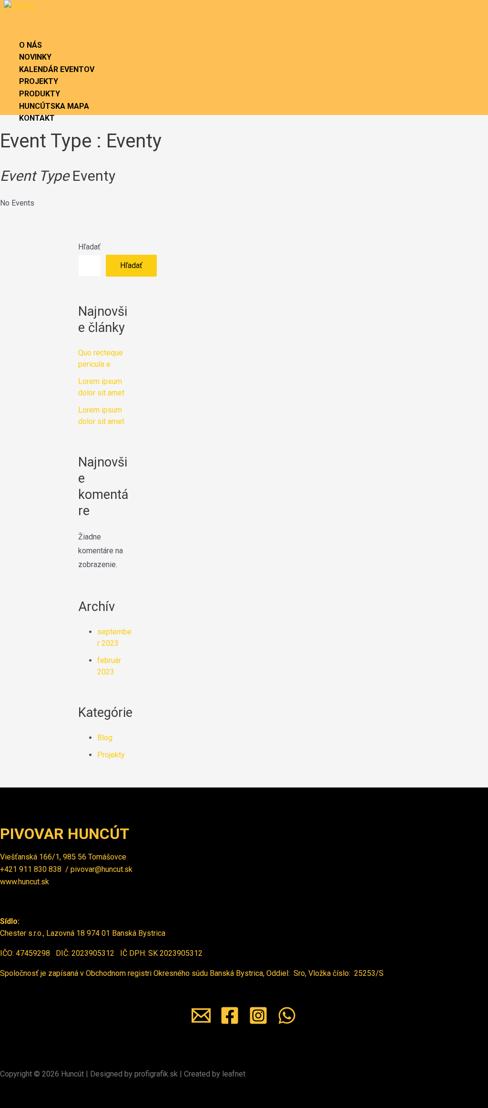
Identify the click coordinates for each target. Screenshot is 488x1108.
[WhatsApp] (286, 1022)
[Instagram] (258, 1022)
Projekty (111, 754)
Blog (104, 737)
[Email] (201, 1022)
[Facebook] (229, 1022)
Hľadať (89, 246)
